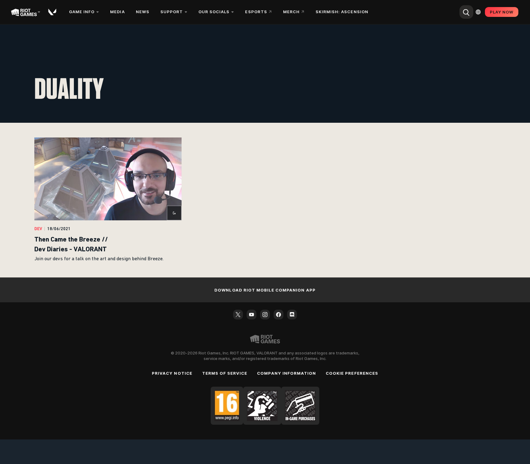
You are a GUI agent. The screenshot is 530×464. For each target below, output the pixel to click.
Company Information (286, 373)
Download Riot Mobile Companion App (264, 290)
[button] (108, 200)
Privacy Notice (172, 373)
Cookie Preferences (352, 373)
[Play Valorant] (53, 12)
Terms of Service (225, 373)
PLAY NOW (501, 12)
